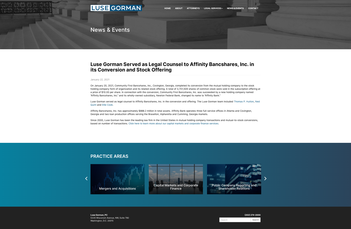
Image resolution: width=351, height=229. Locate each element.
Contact (253, 8)
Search (255, 220)
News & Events (235, 8)
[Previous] (87, 178)
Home (167, 8)
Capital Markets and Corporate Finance (176, 186)
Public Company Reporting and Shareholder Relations (234, 186)
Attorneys (193, 8)
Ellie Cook (107, 104)
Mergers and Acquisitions (117, 188)
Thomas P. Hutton (244, 101)
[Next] (265, 178)
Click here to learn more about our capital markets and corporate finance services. (174, 123)
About (178, 8)
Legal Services (212, 8)
